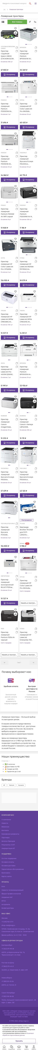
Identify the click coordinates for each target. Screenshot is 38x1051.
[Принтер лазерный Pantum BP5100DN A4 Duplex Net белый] (28, 350)
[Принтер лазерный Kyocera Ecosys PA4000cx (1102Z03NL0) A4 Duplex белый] (28, 140)
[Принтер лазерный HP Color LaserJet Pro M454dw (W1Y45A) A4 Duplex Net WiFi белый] (28, 563)
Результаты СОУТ (8, 845)
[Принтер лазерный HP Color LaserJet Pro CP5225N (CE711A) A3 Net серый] (9, 245)
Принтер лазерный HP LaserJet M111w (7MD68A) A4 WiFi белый (7, 318)
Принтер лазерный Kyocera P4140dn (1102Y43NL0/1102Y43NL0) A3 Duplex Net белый (7, 531)
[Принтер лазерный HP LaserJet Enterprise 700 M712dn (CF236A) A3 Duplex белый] (28, 616)
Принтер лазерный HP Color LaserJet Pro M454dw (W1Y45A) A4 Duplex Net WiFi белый (26, 584)
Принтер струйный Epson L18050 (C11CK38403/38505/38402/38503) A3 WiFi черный (7, 55)
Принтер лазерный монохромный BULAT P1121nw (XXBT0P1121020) (7, 584)
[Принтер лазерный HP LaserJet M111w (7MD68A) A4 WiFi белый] (9, 297)
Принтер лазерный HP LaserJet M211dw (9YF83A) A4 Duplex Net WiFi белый (27, 265)
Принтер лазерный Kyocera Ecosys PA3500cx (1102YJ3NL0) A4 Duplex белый (26, 476)
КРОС (4, 901)
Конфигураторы (8, 908)
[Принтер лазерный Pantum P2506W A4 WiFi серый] (9, 192)
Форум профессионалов (11, 894)
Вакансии (5, 827)
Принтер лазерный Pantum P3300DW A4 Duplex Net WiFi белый (7, 108)
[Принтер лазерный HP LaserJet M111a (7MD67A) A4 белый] (28, 297)
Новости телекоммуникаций (12, 890)
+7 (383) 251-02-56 (8, 981)
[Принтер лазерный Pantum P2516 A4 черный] (9, 616)
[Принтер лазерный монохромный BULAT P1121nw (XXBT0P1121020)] (9, 563)
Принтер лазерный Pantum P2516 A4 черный (8, 636)
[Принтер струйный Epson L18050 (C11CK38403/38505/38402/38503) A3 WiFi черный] (9, 34)
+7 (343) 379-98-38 (8, 949)
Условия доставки (8, 866)
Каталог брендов (8, 841)
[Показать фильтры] (35, 22)
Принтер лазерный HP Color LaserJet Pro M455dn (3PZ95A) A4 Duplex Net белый (26, 108)
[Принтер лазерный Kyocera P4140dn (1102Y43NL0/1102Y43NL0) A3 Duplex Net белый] (9, 508)
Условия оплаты (8, 862)
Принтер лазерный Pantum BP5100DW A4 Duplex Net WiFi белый (26, 55)
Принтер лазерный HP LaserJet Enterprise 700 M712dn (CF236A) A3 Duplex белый (26, 636)
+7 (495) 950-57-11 (7, 922)
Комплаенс (6, 873)
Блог (3, 887)
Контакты (5, 830)
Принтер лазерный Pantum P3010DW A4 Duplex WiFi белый (6, 160)
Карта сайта (7, 876)
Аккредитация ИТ (8, 848)
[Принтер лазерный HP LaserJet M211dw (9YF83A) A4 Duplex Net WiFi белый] (28, 245)
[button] (35, 3)
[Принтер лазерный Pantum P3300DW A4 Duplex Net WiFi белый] (9, 87)
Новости (5, 823)
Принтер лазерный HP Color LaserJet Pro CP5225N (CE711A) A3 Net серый (7, 265)
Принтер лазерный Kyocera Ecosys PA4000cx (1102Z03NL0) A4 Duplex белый (26, 160)
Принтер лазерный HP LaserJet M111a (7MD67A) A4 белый (26, 318)
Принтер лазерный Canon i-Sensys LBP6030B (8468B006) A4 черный (26, 423)
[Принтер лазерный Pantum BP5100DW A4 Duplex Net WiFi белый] (28, 34)
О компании (6, 820)
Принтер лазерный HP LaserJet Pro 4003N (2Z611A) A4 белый (6, 371)
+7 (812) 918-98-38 (8, 996)
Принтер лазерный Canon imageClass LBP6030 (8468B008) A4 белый (6, 423)
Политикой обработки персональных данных (18, 1034)
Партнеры (6, 838)
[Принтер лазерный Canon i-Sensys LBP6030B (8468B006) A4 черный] (28, 403)
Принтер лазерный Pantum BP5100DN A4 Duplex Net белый (25, 371)
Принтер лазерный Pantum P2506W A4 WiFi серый (7, 213)
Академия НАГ (7, 897)
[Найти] (30, 3)
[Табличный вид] (3, 22)
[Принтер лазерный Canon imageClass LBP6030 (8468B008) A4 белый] (9, 403)
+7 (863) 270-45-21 (8, 966)
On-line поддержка (9, 858)
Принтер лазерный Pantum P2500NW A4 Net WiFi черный (27, 213)
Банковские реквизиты (10, 834)
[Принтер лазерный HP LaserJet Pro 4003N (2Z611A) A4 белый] (9, 350)
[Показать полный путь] (4, 9)
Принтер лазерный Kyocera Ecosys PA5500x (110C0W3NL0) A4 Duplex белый (8, 476)
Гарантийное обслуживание (13, 869)
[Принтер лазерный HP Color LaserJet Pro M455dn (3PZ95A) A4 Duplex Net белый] (28, 87)
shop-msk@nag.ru (8, 925)
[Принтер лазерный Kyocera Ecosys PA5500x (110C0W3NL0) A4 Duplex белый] (9, 455)
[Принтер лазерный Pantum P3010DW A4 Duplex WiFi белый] (9, 140)
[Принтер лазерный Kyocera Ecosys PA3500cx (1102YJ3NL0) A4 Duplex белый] (28, 455)
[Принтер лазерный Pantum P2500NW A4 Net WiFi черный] (28, 192)
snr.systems (6, 905)
